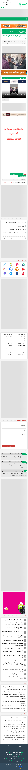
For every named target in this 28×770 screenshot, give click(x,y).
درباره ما (20, 746)
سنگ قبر (10, 345)
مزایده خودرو (22, 352)
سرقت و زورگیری (22, 176)
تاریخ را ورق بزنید (21, 343)
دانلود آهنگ (9, 352)
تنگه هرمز (8, 761)
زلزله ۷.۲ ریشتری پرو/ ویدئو (17, 660)
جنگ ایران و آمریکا (17, 752)
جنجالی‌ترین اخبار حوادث (7, 336)
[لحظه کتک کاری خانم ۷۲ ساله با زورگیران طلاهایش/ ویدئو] (11, 182)
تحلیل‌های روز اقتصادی (7, 334)
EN (6, 4)
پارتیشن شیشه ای (21, 354)
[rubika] (11, 266)
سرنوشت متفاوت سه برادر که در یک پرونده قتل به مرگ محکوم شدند (12, 644)
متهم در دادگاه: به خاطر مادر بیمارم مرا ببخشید (14, 238)
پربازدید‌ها (24, 683)
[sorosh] (11, 271)
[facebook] (5, 182)
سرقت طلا (21, 174)
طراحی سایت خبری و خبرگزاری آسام (12, 767)
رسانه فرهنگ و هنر (21, 334)
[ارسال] (20, 78)
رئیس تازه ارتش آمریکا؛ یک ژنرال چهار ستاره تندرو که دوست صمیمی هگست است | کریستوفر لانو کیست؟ (14, 736)
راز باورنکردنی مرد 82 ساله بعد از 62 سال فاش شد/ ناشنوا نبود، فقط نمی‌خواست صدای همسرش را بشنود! (12, 664)
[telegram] (5, 266)
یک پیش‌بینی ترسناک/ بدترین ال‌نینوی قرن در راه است (12, 652)
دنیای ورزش (22, 338)
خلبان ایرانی (17, 761)
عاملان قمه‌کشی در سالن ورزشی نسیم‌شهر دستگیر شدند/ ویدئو (13, 636)
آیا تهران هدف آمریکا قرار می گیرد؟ (18, 717)
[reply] (3, 454)
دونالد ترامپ (9, 754)
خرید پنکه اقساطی (21, 345)
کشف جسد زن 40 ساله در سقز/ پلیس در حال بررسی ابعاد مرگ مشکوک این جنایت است (13, 623)
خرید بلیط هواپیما (21, 348)
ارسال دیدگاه (8, 446)
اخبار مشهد (23, 336)
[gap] (5, 275)
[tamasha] (23, 271)
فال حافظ (18, 754)
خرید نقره (23, 357)
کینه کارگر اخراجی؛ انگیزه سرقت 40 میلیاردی (14, 620)
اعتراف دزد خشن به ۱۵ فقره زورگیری (16, 229)
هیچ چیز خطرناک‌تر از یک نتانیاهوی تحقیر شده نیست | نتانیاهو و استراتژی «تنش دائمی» (14, 732)
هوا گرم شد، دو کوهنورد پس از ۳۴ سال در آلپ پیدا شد (12, 656)
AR (8, 4)
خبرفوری (9, 764)
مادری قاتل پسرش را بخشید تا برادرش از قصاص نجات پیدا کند (13, 628)
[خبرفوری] (20, 4)
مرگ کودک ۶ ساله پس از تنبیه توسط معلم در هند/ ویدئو (12, 632)
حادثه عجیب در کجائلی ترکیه (17, 674)
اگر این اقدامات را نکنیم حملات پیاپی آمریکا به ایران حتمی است (14, 721)
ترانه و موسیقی (9, 338)
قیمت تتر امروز (9, 343)
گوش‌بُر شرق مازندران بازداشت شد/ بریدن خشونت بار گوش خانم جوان (13, 234)
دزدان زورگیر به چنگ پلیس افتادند (16, 226)
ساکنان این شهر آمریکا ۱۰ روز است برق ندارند (13, 648)
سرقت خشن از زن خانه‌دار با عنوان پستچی (14, 222)
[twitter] (9, 182)
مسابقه (9, 746)
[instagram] (5, 271)
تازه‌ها (25, 616)
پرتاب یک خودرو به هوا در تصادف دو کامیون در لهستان (13, 670)
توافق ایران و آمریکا (13, 756)
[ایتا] (17, 271)
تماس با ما (14, 746)
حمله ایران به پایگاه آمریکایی (16, 759)
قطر (4, 759)
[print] (23, 78)
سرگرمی (6, 752)
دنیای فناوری (9, 341)
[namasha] (23, 275)
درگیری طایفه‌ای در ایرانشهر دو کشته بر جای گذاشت (14, 677)
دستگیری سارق (14, 174)
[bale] (23, 266)
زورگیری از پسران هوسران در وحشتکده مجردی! (13, 640)
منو (25, 19)
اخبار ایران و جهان (21, 341)
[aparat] (17, 266)
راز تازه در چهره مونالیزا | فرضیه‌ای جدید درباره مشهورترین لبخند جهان (13, 740)
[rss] (3, 7)
